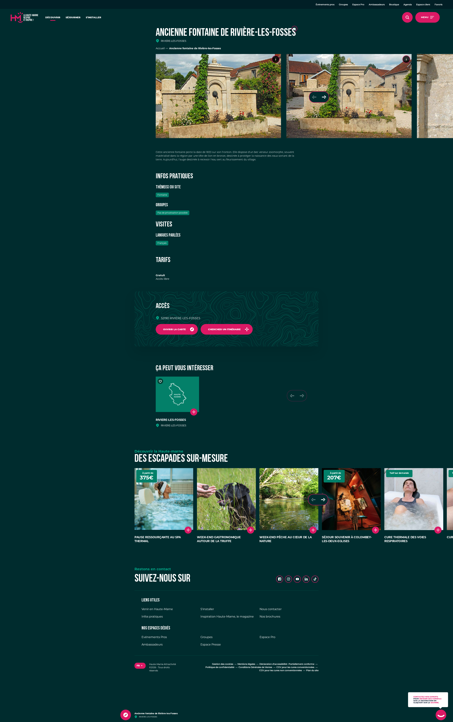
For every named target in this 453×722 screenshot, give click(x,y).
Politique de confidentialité (219, 667)
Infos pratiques (152, 616)
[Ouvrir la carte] (125, 715)
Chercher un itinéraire (224, 329)
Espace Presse (210, 644)
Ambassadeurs (377, 5)
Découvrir (52, 17)
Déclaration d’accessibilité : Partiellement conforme (286, 664)
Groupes (343, 5)
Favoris (438, 5)
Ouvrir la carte (174, 329)
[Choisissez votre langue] (140, 666)
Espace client (423, 5)
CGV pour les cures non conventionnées (280, 671)
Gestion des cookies (222, 664)
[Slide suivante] (324, 97)
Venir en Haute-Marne (157, 609)
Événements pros (325, 5)
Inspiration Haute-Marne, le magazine (227, 616)
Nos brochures (270, 616)
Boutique (394, 5)
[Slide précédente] (314, 97)
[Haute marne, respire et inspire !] (24, 17)
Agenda (407, 5)
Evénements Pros (154, 637)
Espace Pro (358, 5)
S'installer (207, 609)
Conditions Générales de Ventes (255, 667)
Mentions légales (246, 664)
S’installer (93, 17)
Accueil (160, 48)
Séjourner (73, 17)
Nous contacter (271, 609)
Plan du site (312, 671)
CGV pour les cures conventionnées (295, 667)
